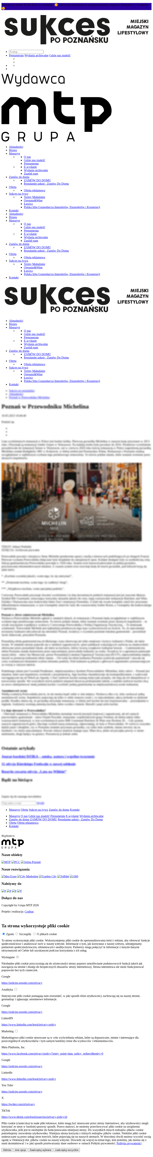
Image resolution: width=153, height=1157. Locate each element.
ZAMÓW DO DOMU (37, 180)
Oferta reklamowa (34, 190)
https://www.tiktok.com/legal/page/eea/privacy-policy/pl (34, 1116)
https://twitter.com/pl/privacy (18, 1104)
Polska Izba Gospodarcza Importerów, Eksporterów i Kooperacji (62, 207)
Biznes (13, 150)
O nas (27, 156)
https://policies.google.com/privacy (21, 982)
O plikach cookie (47, 934)
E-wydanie (30, 166)
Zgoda (10, 934)
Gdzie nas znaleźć (60, 55)
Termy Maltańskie (34, 197)
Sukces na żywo (18, 193)
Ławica (28, 203)
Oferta (12, 187)
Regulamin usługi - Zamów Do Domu (46, 183)
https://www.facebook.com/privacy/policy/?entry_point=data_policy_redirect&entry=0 (52, 1053)
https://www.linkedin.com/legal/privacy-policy (28, 1024)
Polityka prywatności (129, 1143)
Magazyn (14, 153)
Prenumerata (16, 55)
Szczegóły (25, 934)
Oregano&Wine (33, 200)
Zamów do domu (19, 177)
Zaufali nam (31, 173)
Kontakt (13, 210)
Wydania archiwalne (36, 55)
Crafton (29, 911)
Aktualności (16, 146)
